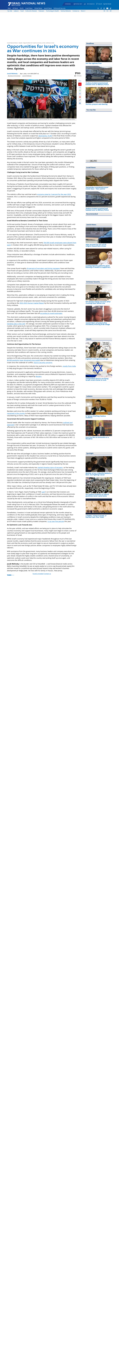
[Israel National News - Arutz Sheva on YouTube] (107, 8)
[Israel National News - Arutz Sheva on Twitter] (98, 8)
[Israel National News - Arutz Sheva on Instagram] (104, 8)
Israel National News (12, 43)
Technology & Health (52, 11)
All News (15, 8)
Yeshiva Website (66, 11)
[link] (99, 63)
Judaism (16, 11)
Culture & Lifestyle (31, 11)
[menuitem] (9, 8)
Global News (38, 8)
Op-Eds (9, 11)
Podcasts (41, 11)
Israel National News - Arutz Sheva (21, 5)
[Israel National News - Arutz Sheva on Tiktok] (110, 8)
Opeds (20, 43)
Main (9, 8)
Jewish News (48, 8)
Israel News (29, 8)
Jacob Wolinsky (26, 76)
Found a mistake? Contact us (42, 574)
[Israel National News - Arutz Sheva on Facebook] (101, 8)
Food (22, 11)
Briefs (22, 8)
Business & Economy (14, 76)
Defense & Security (59, 8)
